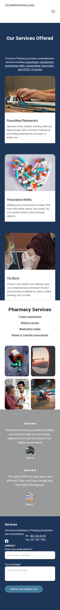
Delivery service (30, 322)
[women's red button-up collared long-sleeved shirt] (17, 394)
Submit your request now (23, 589)
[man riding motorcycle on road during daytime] (43, 394)
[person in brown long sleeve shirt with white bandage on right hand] (30, 252)
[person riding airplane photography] (43, 361)
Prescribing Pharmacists (22, 120)
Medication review (30, 329)
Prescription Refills (19, 199)
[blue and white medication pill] (30, 174)
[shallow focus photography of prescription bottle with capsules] (17, 361)
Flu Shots (13, 278)
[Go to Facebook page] (6, 541)
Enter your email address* (18, 549)
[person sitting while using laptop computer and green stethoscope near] (30, 96)
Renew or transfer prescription (30, 335)
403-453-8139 (38, 536)
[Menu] (53, 11)
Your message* (13, 564)
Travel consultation (30, 316)
